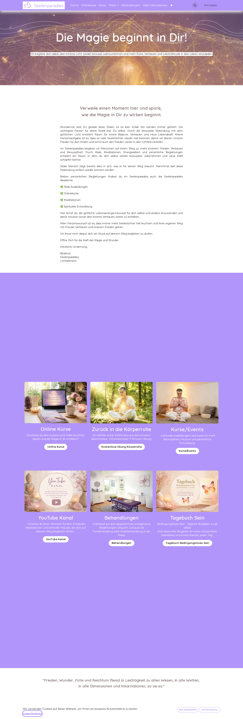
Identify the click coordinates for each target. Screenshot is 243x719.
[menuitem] (74, 5)
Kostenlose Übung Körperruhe (121, 446)
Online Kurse (55, 446)
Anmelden (210, 5)
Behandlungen (121, 543)
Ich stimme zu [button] (210, 709)
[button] (195, 5)
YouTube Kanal (56, 539)
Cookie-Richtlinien (32, 713)
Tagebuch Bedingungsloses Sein (187, 543)
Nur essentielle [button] (187, 709)
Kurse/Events (187, 450)
